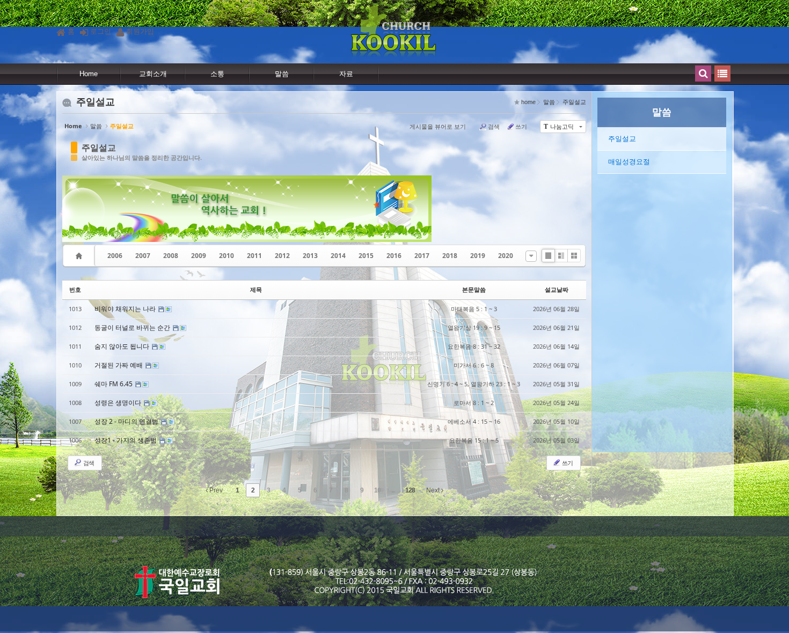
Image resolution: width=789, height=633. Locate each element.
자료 (346, 74)
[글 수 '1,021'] (80, 255)
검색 (494, 126)
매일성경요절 (629, 162)
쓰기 (521, 126)
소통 (217, 74)
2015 (366, 255)
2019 (477, 255)
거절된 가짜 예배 (119, 365)
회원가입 (140, 31)
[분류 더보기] (531, 256)
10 (377, 490)
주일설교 (99, 147)
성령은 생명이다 (118, 402)
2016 (393, 255)
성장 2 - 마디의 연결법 (127, 421)
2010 (226, 255)
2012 (282, 255)
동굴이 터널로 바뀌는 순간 (133, 327)
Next (433, 490)
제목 (256, 289)
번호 (75, 289)
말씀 (282, 74)
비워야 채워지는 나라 (125, 308)
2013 (310, 255)
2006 (114, 255)
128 (410, 490)
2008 (170, 255)
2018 (449, 255)
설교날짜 (556, 289)
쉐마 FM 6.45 (114, 383)
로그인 (100, 31)
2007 (142, 255)
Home (88, 74)
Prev (215, 490)
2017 (421, 255)
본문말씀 (474, 289)
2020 (505, 255)
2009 (198, 255)
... (392, 490)
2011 (254, 255)
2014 (338, 255)
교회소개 (153, 74)
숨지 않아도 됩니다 (122, 346)
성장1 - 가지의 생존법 (126, 440)
